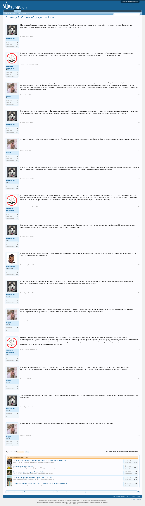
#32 (138, 178)
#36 (138, 292)
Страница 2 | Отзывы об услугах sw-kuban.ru (32, 17)
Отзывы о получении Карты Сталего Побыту (29, 472)
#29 (138, 94)
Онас (38, 11)
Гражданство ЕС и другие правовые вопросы (42, 462)
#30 (138, 122)
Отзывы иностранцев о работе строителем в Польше (32, 478)
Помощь (128, 496)
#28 (138, 64)
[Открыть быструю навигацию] (138, 491)
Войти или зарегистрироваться (130, 1)
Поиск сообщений (10, 13)
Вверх (139, 496)
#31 (138, 150)
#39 (138, 378)
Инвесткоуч (16, 468)
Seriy (14, 473)
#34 (138, 236)
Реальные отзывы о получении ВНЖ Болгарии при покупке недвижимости (40, 483)
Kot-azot (15, 485)
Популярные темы (28, 11)
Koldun (14, 479)
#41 (138, 435)
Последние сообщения (23, 13)
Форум (17, 11)
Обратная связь (120, 496)
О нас (113, 496)
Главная (10, 11)
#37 (138, 321)
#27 (138, 36)
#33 (138, 207)
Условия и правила (136, 499)
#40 (138, 407)
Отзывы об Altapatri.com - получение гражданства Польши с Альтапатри (39, 460)
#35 (138, 264)
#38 (138, 349)
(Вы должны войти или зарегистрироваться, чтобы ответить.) (122, 451)
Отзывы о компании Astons (23, 466)
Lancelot (15, 462)
